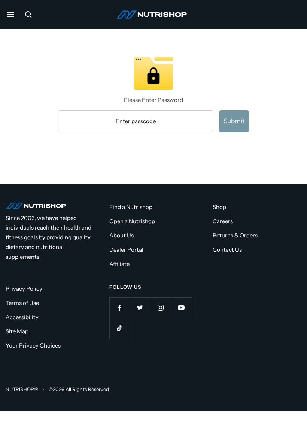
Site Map (17, 331)
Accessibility (22, 317)
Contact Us (227, 249)
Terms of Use (22, 302)
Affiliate (119, 263)
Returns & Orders (235, 235)
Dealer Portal (126, 249)
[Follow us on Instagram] (161, 307)
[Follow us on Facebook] (119, 307)
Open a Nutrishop (132, 221)
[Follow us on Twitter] (140, 307)
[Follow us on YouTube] (181, 307)
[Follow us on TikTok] (119, 328)
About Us (121, 235)
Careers (223, 221)
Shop (219, 207)
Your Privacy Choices (33, 345)
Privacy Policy (24, 288)
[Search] (28, 14)
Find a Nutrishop (130, 207)
